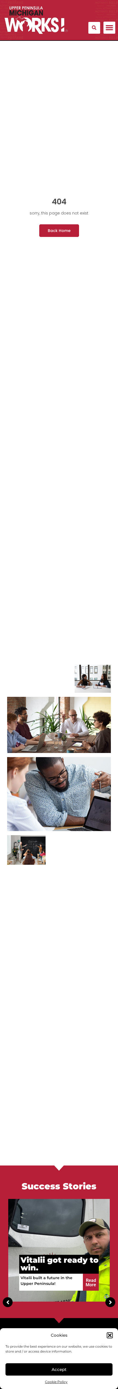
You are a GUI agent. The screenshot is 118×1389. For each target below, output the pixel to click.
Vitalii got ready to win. (60, 1263)
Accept (59, 1369)
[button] (110, 1335)
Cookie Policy (56, 1382)
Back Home (59, 230)
